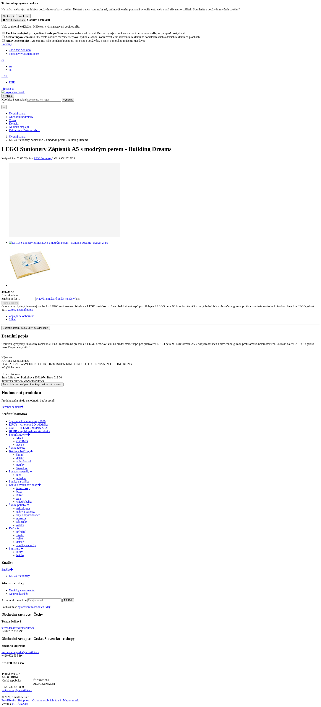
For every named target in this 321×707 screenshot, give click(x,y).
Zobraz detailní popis (20, 309)
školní (19, 454)
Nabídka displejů (19, 126)
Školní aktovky (18, 434)
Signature (21, 468)
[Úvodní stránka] (13, 92)
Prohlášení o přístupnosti (15, 700)
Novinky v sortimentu (22, 590)
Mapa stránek (71, 700)
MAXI (20, 438)
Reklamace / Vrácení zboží (24, 130)
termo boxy (23, 488)
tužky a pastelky (25, 511)
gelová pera (23, 508)
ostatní (20, 525)
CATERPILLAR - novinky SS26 (28, 427)
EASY (20, 444)
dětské (20, 458)
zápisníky (21, 521)
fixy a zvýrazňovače (28, 515)
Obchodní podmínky (21, 116)
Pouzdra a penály (19, 471)
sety (18, 498)
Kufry (13, 528)
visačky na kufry (26, 545)
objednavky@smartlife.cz (17, 690)
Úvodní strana (17, 113)
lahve (19, 494)
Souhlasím (23, 16)
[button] (2, 60)
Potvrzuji (6, 44)
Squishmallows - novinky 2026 (27, 421)
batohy (20, 555)
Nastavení (8, 16)
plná (18, 474)
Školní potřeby (18, 505)
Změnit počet (9, 298)
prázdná (21, 478)
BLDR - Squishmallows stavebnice (29, 431)
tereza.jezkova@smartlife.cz (17, 627)
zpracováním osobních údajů (34, 607)
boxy (19, 491)
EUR (12, 82)
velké (19, 538)
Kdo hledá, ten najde (13, 99)
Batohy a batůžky (19, 451)
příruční (20, 531)
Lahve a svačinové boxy (23, 484)
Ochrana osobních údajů (46, 700)
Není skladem (10, 302)
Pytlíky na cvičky (19, 481)
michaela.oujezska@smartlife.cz (20, 652)
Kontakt (13, 123)
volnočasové (23, 461)
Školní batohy (17, 448)
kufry (19, 551)
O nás (12, 120)
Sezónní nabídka (11, 406)
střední (20, 535)
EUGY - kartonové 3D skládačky (28, 424)
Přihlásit (68, 600)
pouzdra (21, 518)
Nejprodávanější (18, 593)
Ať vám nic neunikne (14, 600)
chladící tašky (24, 501)
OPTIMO (22, 441)
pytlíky (20, 464)
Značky (5, 569)
